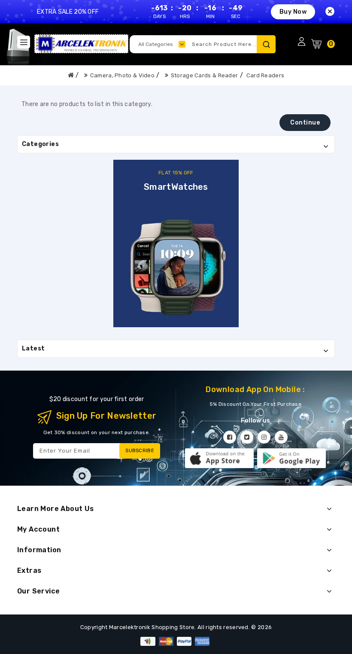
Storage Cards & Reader (204, 75)
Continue (305, 122)
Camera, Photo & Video (122, 75)
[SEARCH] (266, 44)
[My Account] (301, 41)
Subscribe (139, 450)
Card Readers (265, 75)
